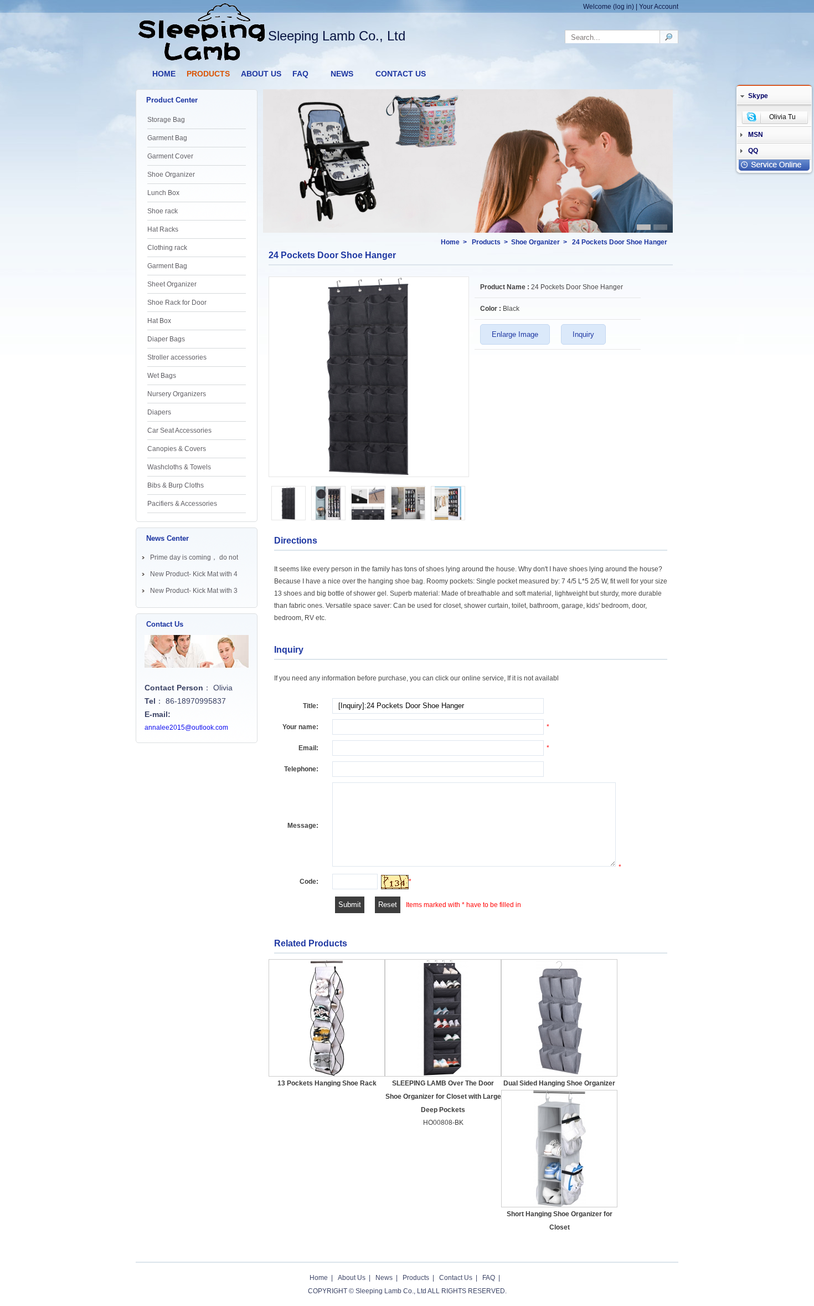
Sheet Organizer (172, 284)
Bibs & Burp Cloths (175, 485)
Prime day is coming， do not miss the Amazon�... (194, 560)
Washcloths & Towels (179, 467)
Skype (758, 96)
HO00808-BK (443, 1122)
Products (486, 242)
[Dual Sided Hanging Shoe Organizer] (559, 1018)
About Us (351, 1278)
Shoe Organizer (171, 174)
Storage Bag (166, 120)
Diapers (159, 412)
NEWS (342, 73)
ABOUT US (261, 73)
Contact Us (455, 1278)
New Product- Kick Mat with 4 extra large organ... (194, 576)
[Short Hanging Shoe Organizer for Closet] (559, 1148)
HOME (164, 73)
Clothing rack (167, 248)
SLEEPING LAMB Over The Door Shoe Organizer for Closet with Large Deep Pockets (443, 1096)
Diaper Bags (166, 339)
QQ (753, 151)
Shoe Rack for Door (177, 302)
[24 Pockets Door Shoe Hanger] (368, 474)
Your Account (658, 7)
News (384, 1278)
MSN (755, 135)
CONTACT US (400, 73)
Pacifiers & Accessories (182, 504)
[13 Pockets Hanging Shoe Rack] (326, 1018)
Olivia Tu (782, 117)
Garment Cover (170, 156)
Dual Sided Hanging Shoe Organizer (559, 1083)
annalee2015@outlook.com (186, 727)
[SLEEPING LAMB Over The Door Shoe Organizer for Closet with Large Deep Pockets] (443, 1018)
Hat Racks (162, 229)
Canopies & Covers (176, 449)
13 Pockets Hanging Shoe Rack (327, 1083)
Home (450, 242)
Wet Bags (161, 376)
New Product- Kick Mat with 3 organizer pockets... (194, 593)
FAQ (300, 73)
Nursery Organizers (176, 394)
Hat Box (159, 321)
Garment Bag (167, 138)
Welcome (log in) (608, 7)
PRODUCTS (208, 73)
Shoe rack (162, 211)
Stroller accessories (177, 357)
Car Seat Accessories (179, 430)
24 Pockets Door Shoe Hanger (619, 242)
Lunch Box (163, 193)
